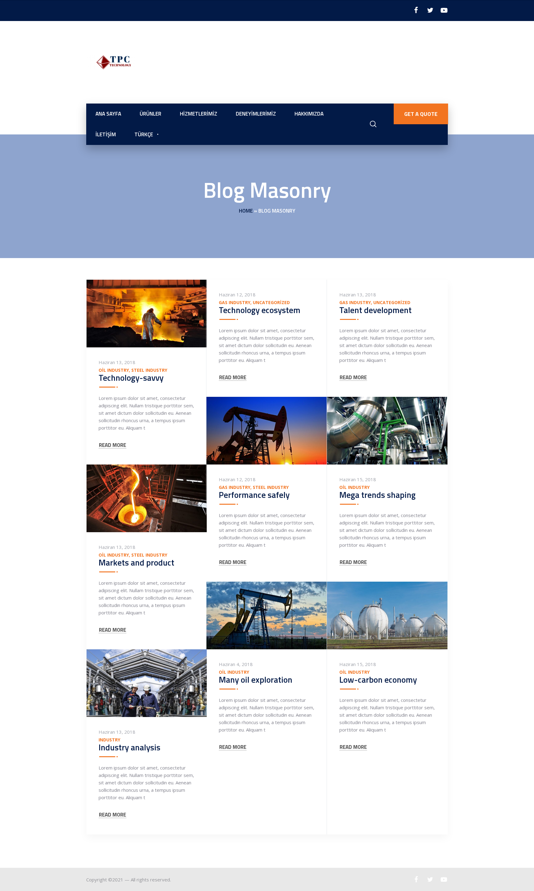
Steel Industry (149, 370)
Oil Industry (114, 370)
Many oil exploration (255, 679)
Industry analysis (129, 747)
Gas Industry (234, 302)
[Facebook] (416, 10)
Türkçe (143, 134)
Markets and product (136, 562)
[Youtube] (444, 10)
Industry (109, 739)
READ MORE (112, 445)
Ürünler (150, 114)
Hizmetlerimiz (198, 114)
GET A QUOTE (421, 114)
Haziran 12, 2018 (237, 294)
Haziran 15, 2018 (357, 479)
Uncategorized (271, 302)
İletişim (105, 134)
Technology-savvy (131, 377)
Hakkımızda (309, 114)
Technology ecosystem (259, 309)
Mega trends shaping (377, 494)
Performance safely (254, 494)
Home (246, 211)
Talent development (375, 309)
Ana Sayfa (108, 114)
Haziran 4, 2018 (236, 664)
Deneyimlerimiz (256, 114)
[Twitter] (430, 10)
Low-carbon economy (378, 679)
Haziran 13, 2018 (117, 362)
